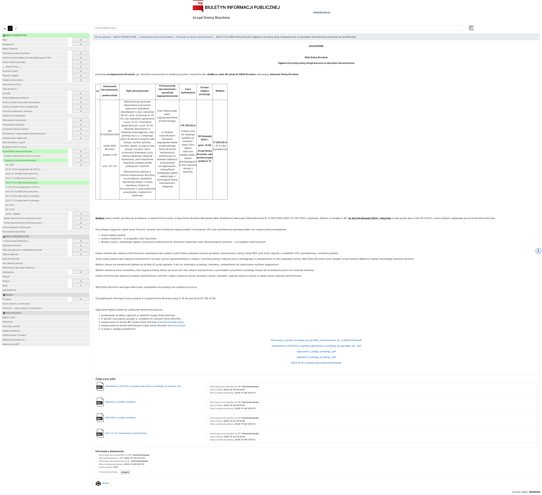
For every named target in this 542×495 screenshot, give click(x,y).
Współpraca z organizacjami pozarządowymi (23, 133)
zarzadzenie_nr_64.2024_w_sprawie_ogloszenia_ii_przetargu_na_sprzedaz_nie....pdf (316, 345)
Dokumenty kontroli (11, 84)
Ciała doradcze (9, 89)
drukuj (105, 483)
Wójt (4, 40)
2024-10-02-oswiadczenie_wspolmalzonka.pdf (316, 362)
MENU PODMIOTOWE (124, 36)
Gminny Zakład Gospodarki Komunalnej (21, 102)
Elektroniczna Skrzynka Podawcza (18, 267)
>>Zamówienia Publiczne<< (15, 241)
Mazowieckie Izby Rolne (13, 231)
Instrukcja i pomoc (11, 326)
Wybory (6, 281)
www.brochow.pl (176, 325)
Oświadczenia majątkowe (14, 138)
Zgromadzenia (9, 290)
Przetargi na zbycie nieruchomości (20, 160)
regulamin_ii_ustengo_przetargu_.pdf (316, 357)
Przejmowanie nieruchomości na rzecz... (23, 156)
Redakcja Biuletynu (11, 331)
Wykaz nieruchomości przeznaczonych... (23, 218)
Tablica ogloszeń (10, 254)
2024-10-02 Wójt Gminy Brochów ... (22, 182)
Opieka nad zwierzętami (13, 115)
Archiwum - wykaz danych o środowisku (21, 308)
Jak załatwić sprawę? (12, 263)
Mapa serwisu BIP (10, 344)
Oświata (6, 93)
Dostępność (8, 44)
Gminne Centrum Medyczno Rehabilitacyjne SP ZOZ (26, 57)
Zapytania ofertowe (11, 245)
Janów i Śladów (12, 214)
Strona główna (102, 36)
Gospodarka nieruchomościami (17, 151)
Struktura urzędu (10, 71)
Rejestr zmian (8, 317)
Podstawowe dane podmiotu (16, 53)
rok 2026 (9, 164)
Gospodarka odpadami (13, 124)
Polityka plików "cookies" (14, 335)
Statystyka (7, 321)
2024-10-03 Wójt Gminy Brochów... (22, 173)
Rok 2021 (9, 205)
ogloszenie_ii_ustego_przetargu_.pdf (316, 351)
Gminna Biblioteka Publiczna (15, 98)
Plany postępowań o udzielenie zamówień (22, 250)
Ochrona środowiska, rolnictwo (17, 111)
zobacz (125, 472)
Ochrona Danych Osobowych (16, 227)
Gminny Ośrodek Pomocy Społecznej (20, 106)
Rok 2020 (10, 209)
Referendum (8, 272)
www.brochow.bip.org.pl (171, 322)
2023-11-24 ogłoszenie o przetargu (22, 200)
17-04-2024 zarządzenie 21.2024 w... (23, 187)
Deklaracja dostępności (13, 339)
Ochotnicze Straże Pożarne (15, 129)
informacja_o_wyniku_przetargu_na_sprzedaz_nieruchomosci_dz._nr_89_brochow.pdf (316, 340)
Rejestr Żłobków (10, 48)
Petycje (5, 276)
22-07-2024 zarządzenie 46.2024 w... (23, 169)
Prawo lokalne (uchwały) (14, 62)
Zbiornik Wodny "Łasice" (14, 142)
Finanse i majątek (10, 75)
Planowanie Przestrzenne (14, 120)
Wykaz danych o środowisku (16, 303)
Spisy (5, 285)
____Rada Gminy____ (12, 66)
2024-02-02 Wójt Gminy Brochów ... (22, 191)
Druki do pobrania (10, 259)
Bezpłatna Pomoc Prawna (14, 147)
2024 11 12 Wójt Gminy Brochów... (21, 178)
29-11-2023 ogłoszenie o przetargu (22, 196)
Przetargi (6, 299)
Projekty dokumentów (12, 80)
